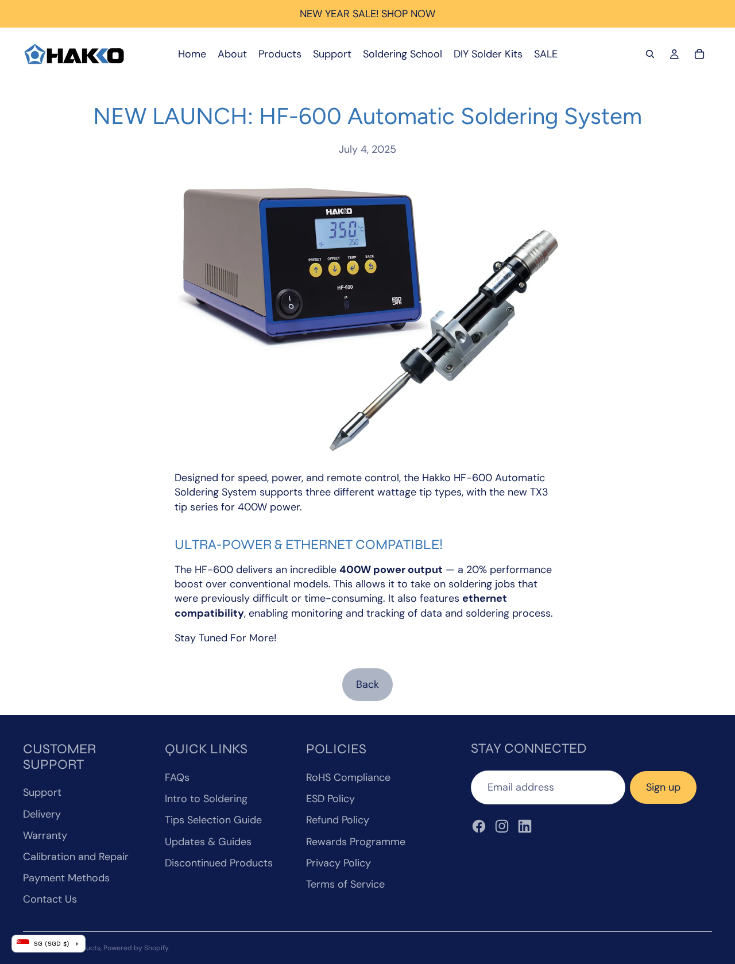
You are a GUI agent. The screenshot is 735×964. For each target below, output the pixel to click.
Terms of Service (345, 884)
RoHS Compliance (348, 777)
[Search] (650, 54)
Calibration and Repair (76, 857)
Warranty (45, 835)
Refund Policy (337, 820)
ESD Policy (330, 799)
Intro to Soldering (206, 799)
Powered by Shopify (136, 948)
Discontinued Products (219, 863)
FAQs (177, 777)
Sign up (663, 787)
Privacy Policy (338, 863)
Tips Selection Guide (213, 820)
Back (367, 684)
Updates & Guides (208, 842)
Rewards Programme (355, 842)
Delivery (42, 814)
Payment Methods (66, 878)
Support (42, 792)
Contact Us (50, 899)
